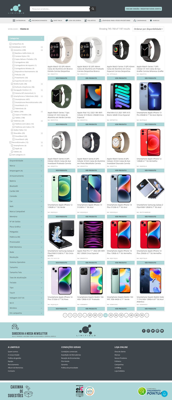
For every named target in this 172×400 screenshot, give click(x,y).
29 (90, 315)
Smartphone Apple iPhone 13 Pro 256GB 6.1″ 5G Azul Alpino (149, 113)
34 (116, 315)
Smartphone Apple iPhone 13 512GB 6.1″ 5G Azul (89, 206)
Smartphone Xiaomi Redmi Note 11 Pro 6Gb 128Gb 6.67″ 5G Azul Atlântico (150, 299)
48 (131, 315)
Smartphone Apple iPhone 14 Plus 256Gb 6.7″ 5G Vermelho (149, 252)
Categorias (20, 20)
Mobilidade (13, 29)
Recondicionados (39, 20)
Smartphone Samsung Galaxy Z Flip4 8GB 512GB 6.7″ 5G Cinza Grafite (61, 253)
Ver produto (61, 78)
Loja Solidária (74, 20)
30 (95, 315)
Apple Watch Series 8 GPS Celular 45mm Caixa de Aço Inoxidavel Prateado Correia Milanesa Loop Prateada (59, 162)
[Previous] (65, 315)
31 (100, 315)
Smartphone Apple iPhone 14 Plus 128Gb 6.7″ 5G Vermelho (119, 252)
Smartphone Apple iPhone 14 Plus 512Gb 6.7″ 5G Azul (119, 206)
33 (111, 315)
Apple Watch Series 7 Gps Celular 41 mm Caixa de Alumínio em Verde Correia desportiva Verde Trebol (59, 116)
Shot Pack (58, 20)
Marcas (156, 20)
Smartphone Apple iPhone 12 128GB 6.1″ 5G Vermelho (149, 160)
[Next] (147, 315)
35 (121, 315)
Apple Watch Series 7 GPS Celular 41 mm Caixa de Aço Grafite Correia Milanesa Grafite (150, 68)
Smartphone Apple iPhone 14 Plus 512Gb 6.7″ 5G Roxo (60, 298)
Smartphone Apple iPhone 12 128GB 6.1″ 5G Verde (60, 206)
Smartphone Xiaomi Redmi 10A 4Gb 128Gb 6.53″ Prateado (90, 298)
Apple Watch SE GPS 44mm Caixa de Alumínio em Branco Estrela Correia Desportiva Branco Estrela (60, 70)
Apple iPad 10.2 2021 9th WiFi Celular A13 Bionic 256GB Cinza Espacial (90, 114)
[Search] (93, 8)
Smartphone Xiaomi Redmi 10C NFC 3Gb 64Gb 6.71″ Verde (120, 298)
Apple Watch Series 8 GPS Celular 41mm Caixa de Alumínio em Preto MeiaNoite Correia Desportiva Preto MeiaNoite (91, 162)
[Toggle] (41, 38)
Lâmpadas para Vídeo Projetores (116, 20)
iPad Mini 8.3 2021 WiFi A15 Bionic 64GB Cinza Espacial (118, 113)
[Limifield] (16, 9)
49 (136, 315)
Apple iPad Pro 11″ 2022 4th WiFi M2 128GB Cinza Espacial (91, 252)
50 (142, 315)
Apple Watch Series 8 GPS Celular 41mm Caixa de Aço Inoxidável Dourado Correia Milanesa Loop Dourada (118, 162)
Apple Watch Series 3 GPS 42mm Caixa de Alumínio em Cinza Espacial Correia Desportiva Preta (120, 70)
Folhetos (92, 20)
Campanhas (141, 20)
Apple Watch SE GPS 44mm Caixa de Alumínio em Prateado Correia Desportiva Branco (90, 68)
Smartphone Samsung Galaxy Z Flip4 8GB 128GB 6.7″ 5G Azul (150, 206)
